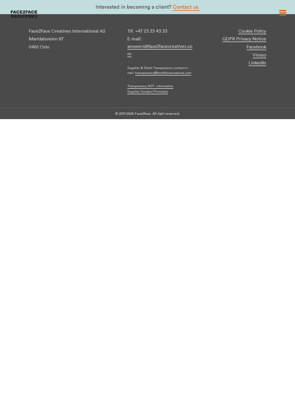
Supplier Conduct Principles (147, 91)
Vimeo (259, 55)
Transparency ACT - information (150, 86)
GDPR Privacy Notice (244, 39)
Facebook (256, 47)
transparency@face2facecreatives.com (163, 72)
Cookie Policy (252, 31)
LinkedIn (257, 62)
